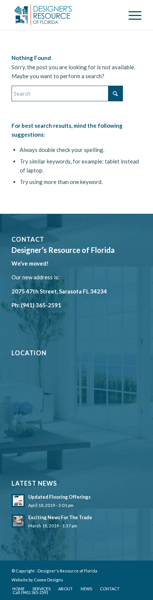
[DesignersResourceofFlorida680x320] (63, 15)
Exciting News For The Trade (60, 517)
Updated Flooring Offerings (59, 497)
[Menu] (131, 15)
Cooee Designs (48, 579)
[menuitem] (131, 15)
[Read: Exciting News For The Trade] (18, 521)
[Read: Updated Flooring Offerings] (18, 500)
